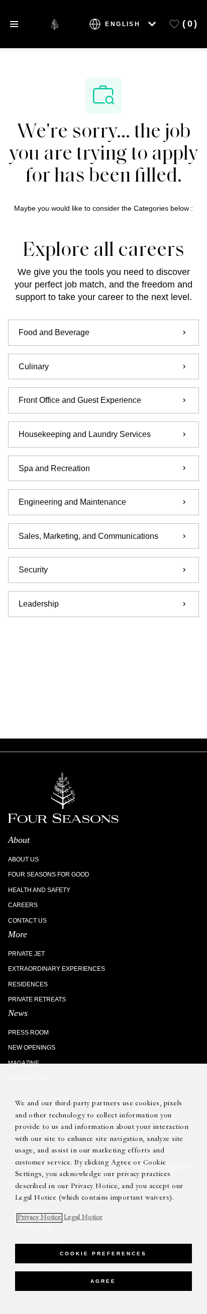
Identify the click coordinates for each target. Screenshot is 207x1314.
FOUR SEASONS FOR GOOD (48, 874)
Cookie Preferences (103, 1253)
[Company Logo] (54, 23)
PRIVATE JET (26, 953)
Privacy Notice (39, 1218)
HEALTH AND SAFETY (39, 890)
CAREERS (23, 905)
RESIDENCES (28, 984)
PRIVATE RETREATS (37, 999)
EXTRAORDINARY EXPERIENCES (56, 968)
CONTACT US (27, 920)
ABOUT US (23, 859)
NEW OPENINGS (31, 1047)
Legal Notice (83, 1218)
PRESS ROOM (28, 1032)
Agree (103, 1281)
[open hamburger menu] (14, 24)
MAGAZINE (23, 1063)
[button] (103, 645)
